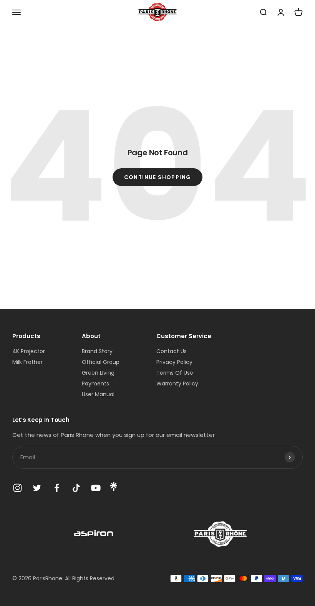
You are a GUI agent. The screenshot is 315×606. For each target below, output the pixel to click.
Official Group (100, 362)
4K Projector (28, 351)
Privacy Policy (174, 362)
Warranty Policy (177, 383)
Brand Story (97, 351)
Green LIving (98, 373)
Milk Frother (27, 362)
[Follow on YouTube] (96, 488)
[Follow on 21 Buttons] (113, 489)
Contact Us (171, 351)
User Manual (98, 394)
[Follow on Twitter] (37, 488)
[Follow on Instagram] (17, 488)
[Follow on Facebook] (56, 488)
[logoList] (94, 534)
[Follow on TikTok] (76, 488)
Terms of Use (174, 373)
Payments (95, 383)
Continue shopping (157, 177)
